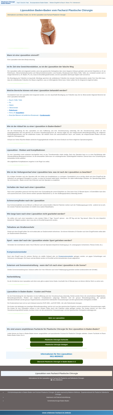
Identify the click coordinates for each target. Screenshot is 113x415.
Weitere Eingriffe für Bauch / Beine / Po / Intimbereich (65, 2)
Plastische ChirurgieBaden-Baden (8, 2)
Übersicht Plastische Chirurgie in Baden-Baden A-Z (56, 362)
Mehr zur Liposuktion (56, 318)
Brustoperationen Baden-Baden (39, 2)
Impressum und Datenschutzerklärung (58, 397)
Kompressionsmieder (17, 252)
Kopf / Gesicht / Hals (23, 2)
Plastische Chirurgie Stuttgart (56, 344)
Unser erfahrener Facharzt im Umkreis (56, 413)
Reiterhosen (13, 110)
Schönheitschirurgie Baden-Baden (58, 401)
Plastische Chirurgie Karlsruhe (56, 340)
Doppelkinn (20, 112)
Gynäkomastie (45, 115)
